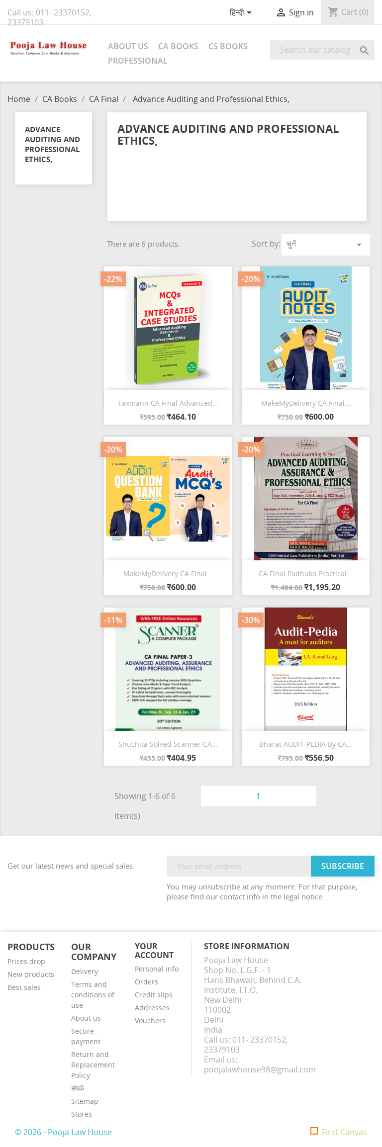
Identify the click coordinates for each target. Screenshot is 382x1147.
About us (128, 46)
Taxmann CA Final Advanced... (168, 403)
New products (30, 974)
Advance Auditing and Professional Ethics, (52, 144)
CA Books (178, 46)
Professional (138, 60)
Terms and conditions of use (92, 994)
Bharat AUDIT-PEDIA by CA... (306, 744)
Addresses (152, 1007)
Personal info (157, 968)
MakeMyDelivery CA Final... (306, 403)
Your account (154, 951)
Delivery (84, 971)
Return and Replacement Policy (93, 1065)
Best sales (24, 987)
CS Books (228, 46)
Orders (146, 981)
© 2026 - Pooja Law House (63, 1132)
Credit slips (154, 994)
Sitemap (84, 1101)
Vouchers (150, 1020)
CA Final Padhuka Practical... (306, 573)
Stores (81, 1114)
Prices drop (26, 961)
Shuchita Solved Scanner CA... (168, 744)
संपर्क (77, 1088)
